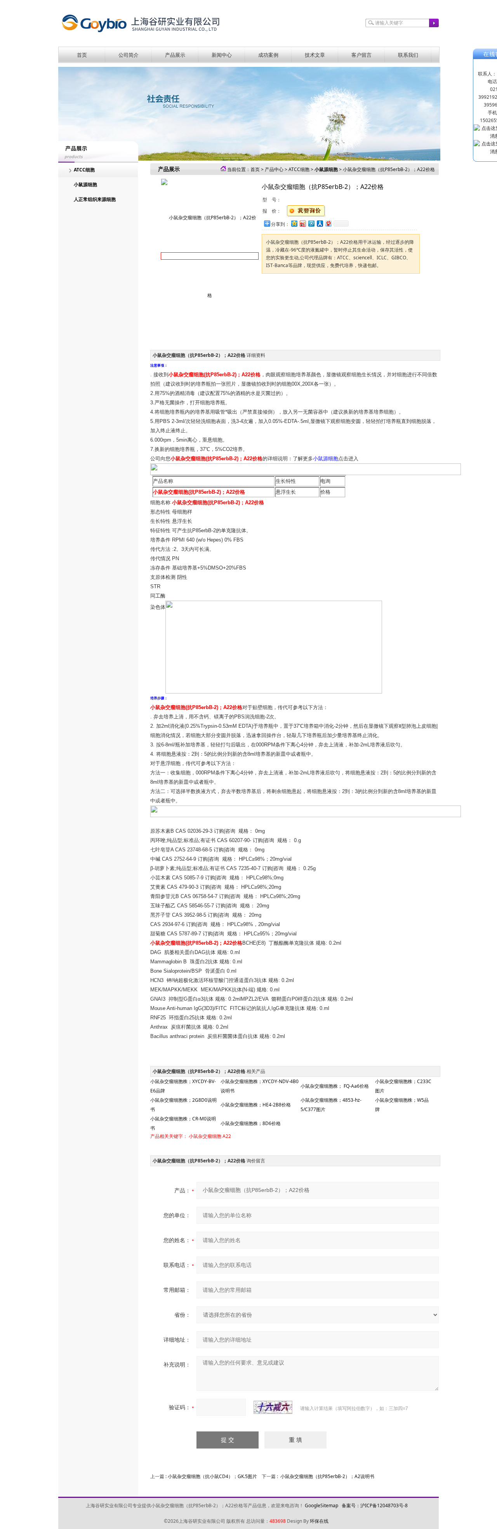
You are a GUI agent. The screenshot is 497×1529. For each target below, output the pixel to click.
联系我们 (408, 54)
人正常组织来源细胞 (95, 199)
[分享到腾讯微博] (311, 223)
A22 (226, 1136)
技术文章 (315, 54)
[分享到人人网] (319, 223)
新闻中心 (222, 54)
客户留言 (361, 54)
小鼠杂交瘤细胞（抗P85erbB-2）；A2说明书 (327, 1476)
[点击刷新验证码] (273, 1407)
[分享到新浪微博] (302, 223)
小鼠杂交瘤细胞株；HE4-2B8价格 (256, 1104)
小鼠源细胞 (85, 184)
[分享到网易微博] (328, 223)
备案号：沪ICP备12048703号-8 (375, 1505)
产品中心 (274, 169)
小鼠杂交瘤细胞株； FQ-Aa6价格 (335, 1086)
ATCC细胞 (84, 169)
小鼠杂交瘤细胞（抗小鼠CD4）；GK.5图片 (212, 1476)
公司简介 (128, 54)
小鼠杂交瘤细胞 (205, 1136)
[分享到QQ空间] (294, 223)
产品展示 (175, 54)
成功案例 (268, 54)
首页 (82, 54)
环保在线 (319, 1521)
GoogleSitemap (321, 1505)
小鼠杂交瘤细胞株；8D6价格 (251, 1123)
